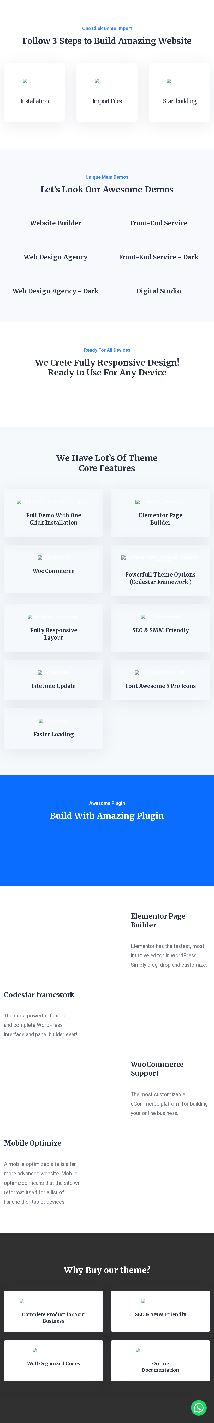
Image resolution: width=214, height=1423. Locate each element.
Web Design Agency (55, 257)
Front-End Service (158, 223)
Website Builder (55, 223)
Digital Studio (158, 291)
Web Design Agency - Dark (56, 291)
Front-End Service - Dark (159, 257)
